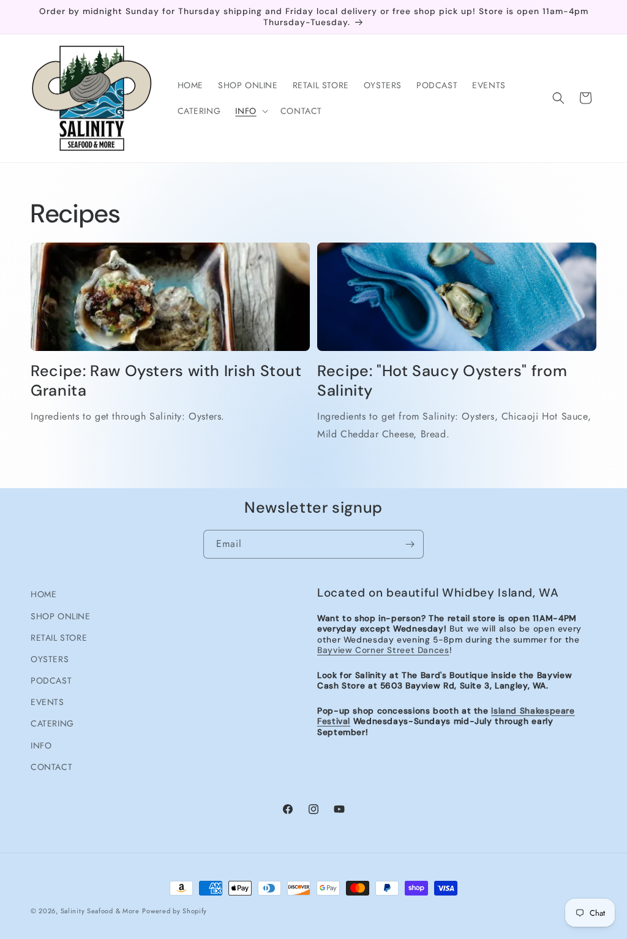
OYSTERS (50, 659)
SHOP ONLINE (61, 616)
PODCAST (51, 680)
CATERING (52, 723)
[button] (250, 111)
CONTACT (51, 767)
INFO (41, 745)
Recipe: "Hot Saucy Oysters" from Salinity (442, 381)
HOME (43, 594)
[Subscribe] (409, 544)
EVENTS (47, 702)
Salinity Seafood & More (100, 911)
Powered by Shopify (174, 911)
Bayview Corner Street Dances (383, 649)
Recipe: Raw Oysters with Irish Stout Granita (166, 381)
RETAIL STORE (59, 638)
